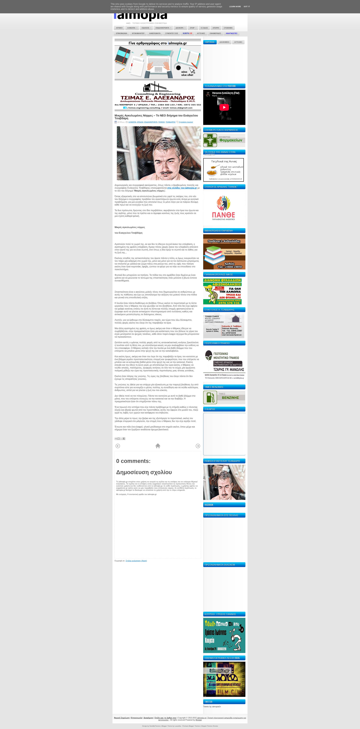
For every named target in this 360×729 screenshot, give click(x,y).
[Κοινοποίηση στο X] (121, 438)
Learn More (235, 6)
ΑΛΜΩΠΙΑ (132, 122)
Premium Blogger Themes (191, 726)
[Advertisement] (224, 63)
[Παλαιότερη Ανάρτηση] (198, 448)
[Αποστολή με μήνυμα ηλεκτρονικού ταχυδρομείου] (115, 438)
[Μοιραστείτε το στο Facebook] (123, 438)
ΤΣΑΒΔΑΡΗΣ (171, 122)
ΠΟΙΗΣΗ (161, 122)
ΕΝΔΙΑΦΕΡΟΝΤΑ (151, 122)
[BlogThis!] (118, 438)
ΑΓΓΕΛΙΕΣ (238, 42)
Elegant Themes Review (209, 726)
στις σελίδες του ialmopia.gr (182, 188)
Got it (247, 6)
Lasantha (178, 726)
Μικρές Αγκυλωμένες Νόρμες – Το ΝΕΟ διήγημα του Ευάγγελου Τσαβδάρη (156, 116)
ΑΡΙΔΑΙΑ (140, 122)
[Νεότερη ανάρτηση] (117, 448)
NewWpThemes (154, 726)
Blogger (199, 720)
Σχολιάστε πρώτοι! (186, 122)
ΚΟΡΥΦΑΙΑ (209, 42)
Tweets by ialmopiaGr (212, 707)
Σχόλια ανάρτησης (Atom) (136, 561)
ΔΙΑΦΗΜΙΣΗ (224, 42)
